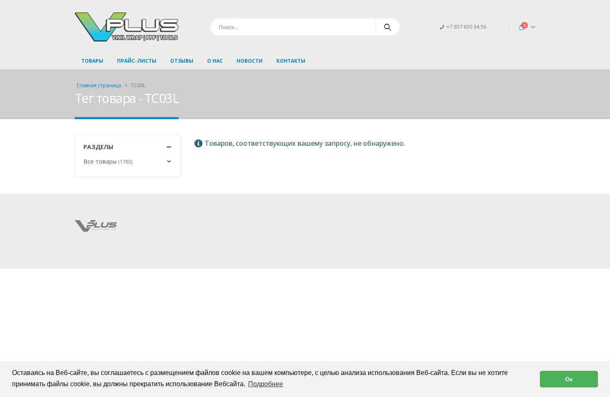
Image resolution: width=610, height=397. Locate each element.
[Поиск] (388, 27)
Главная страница (99, 85)
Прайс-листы (136, 60)
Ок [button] (569, 379)
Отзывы (181, 60)
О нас (215, 60)
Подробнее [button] (265, 383)
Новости (250, 60)
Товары (92, 60)
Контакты (290, 60)
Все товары (100, 161)
